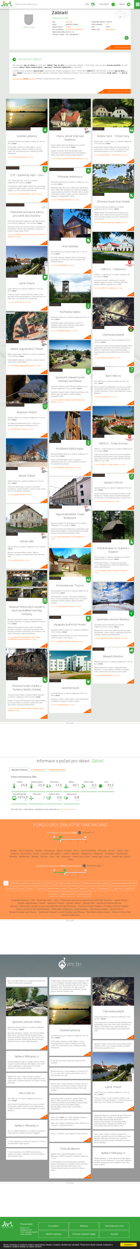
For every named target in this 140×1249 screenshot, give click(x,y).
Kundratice (26, 853)
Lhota (36, 853)
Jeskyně (98, 327)
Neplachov (86, 853)
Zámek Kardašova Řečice (108, 903)
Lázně (12, 276)
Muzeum (12, 468)
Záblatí (60, 12)
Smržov (44, 856)
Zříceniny (12, 679)
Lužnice (66, 853)
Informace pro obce (114, 1226)
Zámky (12, 534)
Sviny (52, 856)
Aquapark (55, 617)
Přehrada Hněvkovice (62, 909)
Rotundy (73, 888)
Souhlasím (128, 1244)
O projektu (53, 1226)
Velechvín (66, 856)
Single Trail (129, 888)
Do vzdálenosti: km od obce (62, 832)
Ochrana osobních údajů (83, 1234)
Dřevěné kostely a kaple (102, 541)
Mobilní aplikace (53, 1234)
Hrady (55, 129)
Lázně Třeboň (121, 900)
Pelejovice (98, 853)
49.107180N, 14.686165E (74, 29)
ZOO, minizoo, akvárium (15, 205)
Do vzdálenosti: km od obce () (58, 865)
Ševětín (34, 856)
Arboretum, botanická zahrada (123, 883)
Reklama (84, 1226)
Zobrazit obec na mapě (24, 79)
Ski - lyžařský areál (100, 612)
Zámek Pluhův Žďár (121, 912)
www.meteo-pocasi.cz (67, 809)
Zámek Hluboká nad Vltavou (23, 912)
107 (107, 24)
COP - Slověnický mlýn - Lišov (44, 900)
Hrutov (111, 850)
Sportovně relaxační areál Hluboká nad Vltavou (62, 912)
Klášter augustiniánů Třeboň (32, 903)
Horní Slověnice (88, 850)
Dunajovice (49, 850)
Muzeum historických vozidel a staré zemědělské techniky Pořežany (43, 906)
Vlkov (70, 859)
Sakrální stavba (12, 342)
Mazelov (76, 853)
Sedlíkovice (24, 856)
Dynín (59, 850)
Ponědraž (109, 853)
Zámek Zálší (89, 903)
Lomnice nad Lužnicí (50, 853)
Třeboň (68, 27)
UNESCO (98, 262)
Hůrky (120, 850)
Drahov (38, 850)
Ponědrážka (122, 853)
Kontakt (114, 1234)
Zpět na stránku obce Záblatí (119, 91)
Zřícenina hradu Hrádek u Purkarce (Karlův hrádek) (103, 906)
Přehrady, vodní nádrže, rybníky (18, 129)
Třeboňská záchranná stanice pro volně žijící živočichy (86, 900)
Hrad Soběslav (81, 909)
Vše (6, 883)
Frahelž (68, 850)
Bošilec (13, 850)
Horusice (102, 850)
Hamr (76, 850)
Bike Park (98, 649)
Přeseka (13, 856)
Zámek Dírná (116, 909)
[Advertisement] (70, 740)
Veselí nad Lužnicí (81, 856)
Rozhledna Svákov (99, 909)
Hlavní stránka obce (122, 47)
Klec (126, 850)
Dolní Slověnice (26, 850)
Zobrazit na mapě (21, 157)
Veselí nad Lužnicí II (121, 856)
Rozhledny (55, 305)
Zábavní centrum (12, 168)
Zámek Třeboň (73, 903)
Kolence (15, 853)
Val (57, 856)
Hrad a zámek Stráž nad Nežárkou (33, 909)
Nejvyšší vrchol (98, 369)
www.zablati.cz (111, 29)
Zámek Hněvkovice (70, 915)
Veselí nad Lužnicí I (101, 856)
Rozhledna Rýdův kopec (98, 912)
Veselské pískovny (20, 900)
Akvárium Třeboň (55, 903)
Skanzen (55, 578)
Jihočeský (69, 22)
